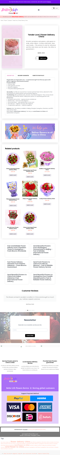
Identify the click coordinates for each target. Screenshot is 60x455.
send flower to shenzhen (8, 448)
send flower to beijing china (42, 445)
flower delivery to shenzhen (8, 445)
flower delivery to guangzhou (25, 443)
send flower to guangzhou (29, 447)
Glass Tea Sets (7, 453)
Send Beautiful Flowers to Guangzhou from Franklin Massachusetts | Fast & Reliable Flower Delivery (43, 277)
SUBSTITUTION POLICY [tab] (38, 75)
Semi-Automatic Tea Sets (29, 453)
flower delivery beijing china (5, 442)
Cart (56, 8)
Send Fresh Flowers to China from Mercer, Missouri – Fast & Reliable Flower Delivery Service (43, 264)
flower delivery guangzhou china (37, 442)
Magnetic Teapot (16, 453)
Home (2, 20)
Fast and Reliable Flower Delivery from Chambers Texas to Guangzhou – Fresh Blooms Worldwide (16, 248)
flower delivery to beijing (15, 443)
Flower (5, 20)
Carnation (10, 20)
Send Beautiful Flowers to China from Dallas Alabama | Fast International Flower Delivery (17, 278)
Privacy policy (32, 429)
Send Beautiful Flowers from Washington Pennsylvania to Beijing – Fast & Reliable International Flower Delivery (42, 250)
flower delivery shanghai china (50, 442)
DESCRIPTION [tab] (10, 75)
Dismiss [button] (49, 1)
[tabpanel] (30, 96)
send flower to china (14, 447)
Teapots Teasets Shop (43, 453)
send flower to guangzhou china (42, 447)
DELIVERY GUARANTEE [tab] (23, 75)
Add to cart (43, 58)
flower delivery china (20, 441)
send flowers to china (21, 445)
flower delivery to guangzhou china (39, 443)
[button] (38, 10)
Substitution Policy (41, 429)
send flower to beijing (33, 445)
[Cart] (54, 8)
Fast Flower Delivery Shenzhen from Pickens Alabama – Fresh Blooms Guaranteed (16, 264)
